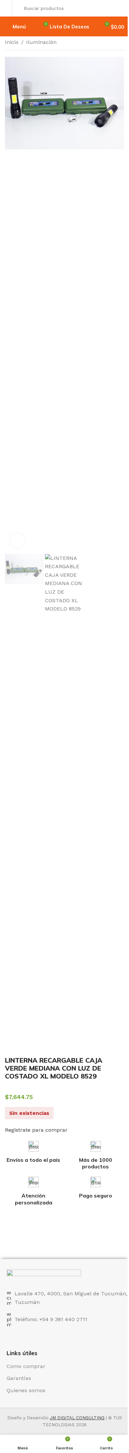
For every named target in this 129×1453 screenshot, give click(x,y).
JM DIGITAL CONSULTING (77, 1417)
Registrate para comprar (36, 1130)
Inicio (12, 42)
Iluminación (41, 42)
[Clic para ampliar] (17, 540)
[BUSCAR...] (117, 8)
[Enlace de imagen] (44, 1276)
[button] (11, 304)
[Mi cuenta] (7, 8)
